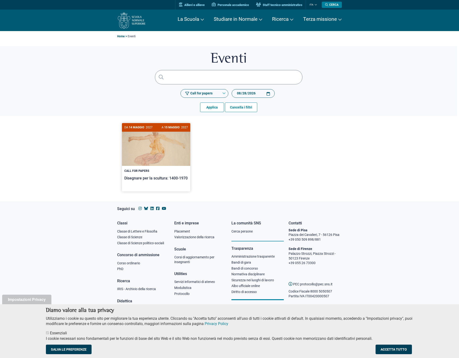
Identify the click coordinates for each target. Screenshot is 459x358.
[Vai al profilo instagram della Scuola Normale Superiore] (140, 208)
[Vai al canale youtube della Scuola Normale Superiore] (164, 208)
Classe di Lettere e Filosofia (137, 231)
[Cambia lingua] (315, 4)
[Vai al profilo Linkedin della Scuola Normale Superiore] (152, 208)
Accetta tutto (394, 349)
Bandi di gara (241, 262)
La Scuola (188, 19)
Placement (182, 231)
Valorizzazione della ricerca (194, 237)
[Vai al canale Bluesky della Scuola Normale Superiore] (146, 208)
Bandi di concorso (244, 268)
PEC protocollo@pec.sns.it (312, 284)
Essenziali (58, 333)
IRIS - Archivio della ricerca (136, 289)
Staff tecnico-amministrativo (282, 5)
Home (121, 36)
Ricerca (280, 19)
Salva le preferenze (69, 349)
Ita (311, 4)
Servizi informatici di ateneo (194, 282)
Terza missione (320, 19)
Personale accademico (233, 5)
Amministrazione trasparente (253, 256)
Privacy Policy (216, 323)
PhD (120, 269)
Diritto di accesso (244, 292)
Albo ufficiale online (245, 286)
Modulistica (182, 288)
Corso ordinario (128, 263)
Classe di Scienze (129, 237)
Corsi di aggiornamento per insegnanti (194, 259)
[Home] (131, 20)
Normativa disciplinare (248, 274)
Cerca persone (242, 231)
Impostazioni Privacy (27, 299)
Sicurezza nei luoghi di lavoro (252, 280)
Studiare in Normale (235, 19)
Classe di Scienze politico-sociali (140, 243)
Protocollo (182, 294)
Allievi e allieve (194, 5)
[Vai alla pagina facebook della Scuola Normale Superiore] (157, 208)
